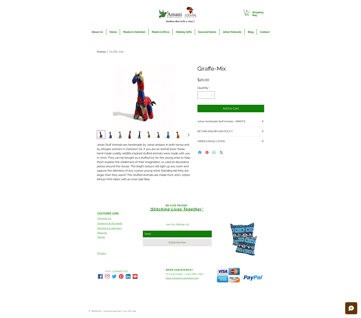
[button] (246, 13)
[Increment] (211, 95)
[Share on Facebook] (200, 152)
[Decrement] (200, 95)
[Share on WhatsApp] (214, 152)
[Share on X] (221, 152)
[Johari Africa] (100, 276)
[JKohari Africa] (114, 276)
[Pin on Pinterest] (207, 152)
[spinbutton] (206, 95)
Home (101, 52)
